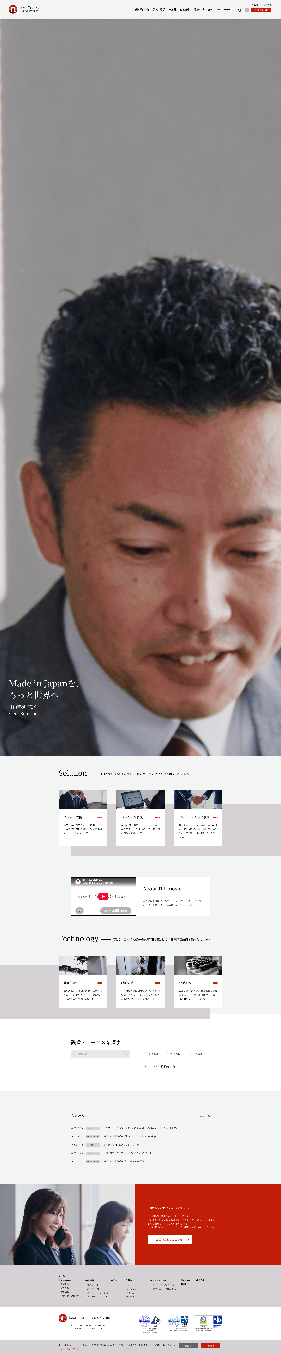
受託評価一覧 (142, 9)
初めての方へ (223, 9)
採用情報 (267, 4)
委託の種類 (159, 9)
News (255, 4)
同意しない (188, 1346)
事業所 (172, 9)
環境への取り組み (202, 9)
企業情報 (184, 9)
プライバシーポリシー (71, 1348)
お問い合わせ (261, 10)
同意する (210, 1346)
